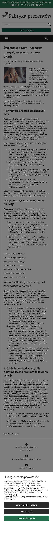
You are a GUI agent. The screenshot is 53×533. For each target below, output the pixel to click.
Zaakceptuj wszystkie (26, 518)
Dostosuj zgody (26, 512)
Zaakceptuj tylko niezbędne (26, 505)
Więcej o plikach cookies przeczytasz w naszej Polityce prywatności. (26, 498)
